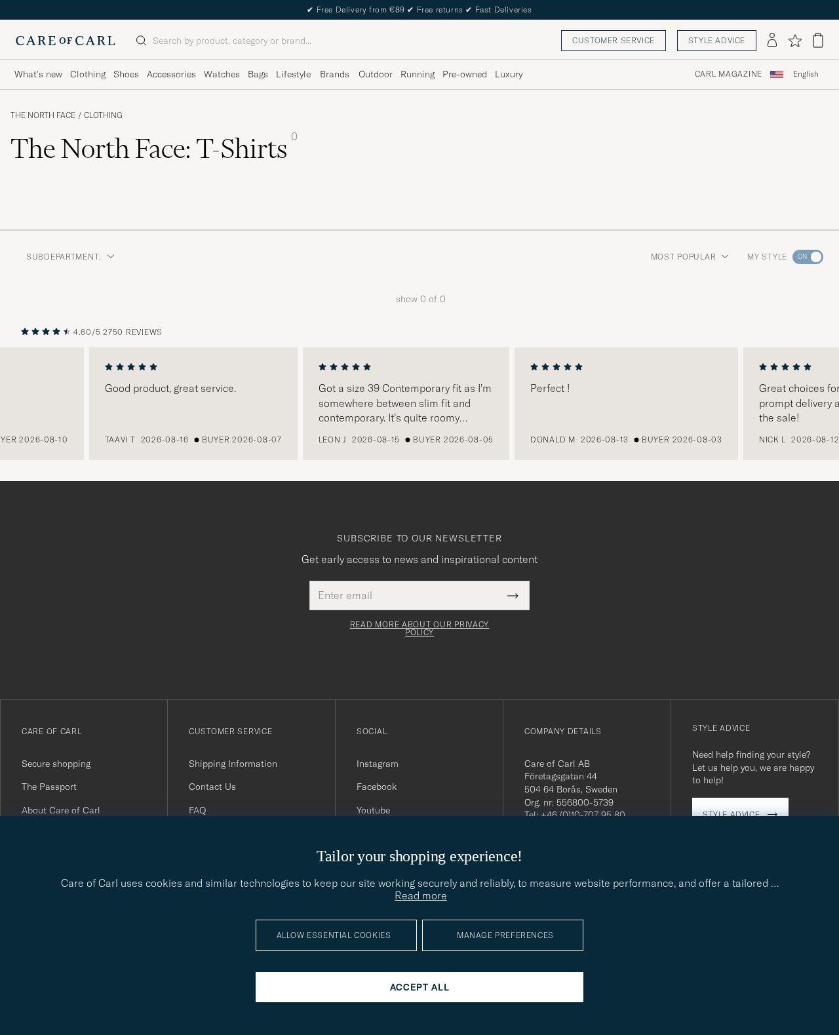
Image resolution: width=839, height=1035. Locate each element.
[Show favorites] (795, 40)
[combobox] (806, 74)
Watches (222, 74)
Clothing (88, 74)
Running (417, 74)
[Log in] (772, 41)
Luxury (508, 74)
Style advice (716, 40)
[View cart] (818, 40)
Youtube (373, 810)
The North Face (42, 115)
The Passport (49, 786)
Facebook (377, 786)
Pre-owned (464, 74)
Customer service (613, 40)
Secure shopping (56, 764)
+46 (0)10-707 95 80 (583, 815)
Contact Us (212, 786)
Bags (258, 74)
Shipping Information (233, 764)
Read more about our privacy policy (419, 628)
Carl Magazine (728, 74)
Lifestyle (293, 74)
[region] (419, 403)
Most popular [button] (683, 257)
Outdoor (376, 74)
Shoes (126, 74)
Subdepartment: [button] (64, 257)
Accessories (171, 74)
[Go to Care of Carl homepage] (65, 40)
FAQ (197, 810)
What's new (38, 74)
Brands (334, 74)
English (806, 74)
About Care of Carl (61, 810)
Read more (421, 895)
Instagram (378, 764)
